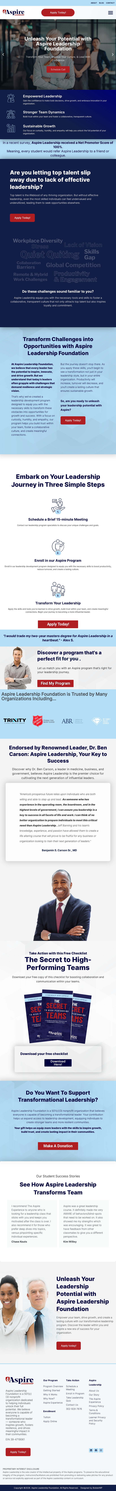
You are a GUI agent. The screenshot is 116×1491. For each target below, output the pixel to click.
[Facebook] (96, 1450)
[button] (3, 54)
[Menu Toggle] (110, 12)
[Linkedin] (91, 1450)
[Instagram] (101, 1450)
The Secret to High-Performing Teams (58, 963)
